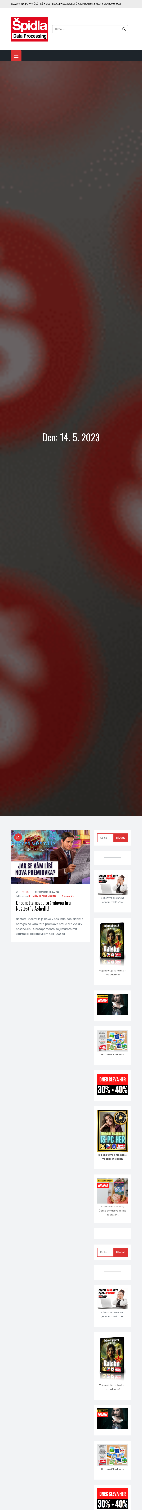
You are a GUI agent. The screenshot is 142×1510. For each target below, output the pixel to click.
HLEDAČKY (33, 896)
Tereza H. (24, 891)
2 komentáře (68, 896)
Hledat (120, 838)
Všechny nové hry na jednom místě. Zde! (112, 899)
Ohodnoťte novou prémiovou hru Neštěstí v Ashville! (43, 905)
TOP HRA (43, 896)
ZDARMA (52, 896)
